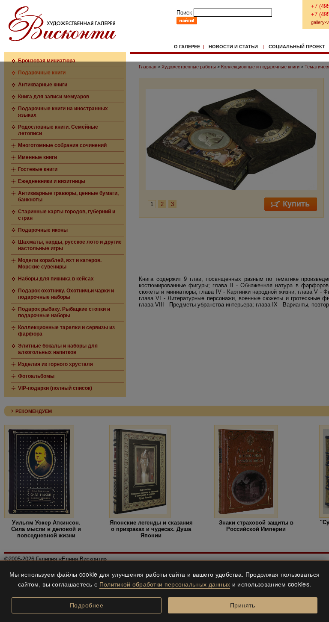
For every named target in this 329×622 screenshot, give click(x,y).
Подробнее (87, 605)
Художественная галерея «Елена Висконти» (62, 23)
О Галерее (187, 46)
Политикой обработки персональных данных (164, 584)
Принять (242, 605)
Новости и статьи (233, 46)
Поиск (184, 12)
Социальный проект (297, 46)
